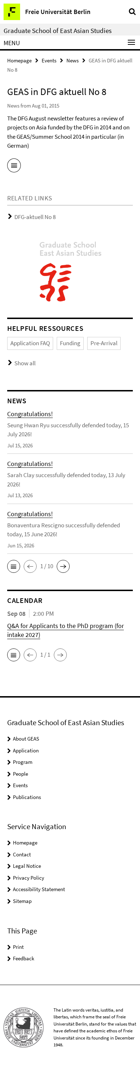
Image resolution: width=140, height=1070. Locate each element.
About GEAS (26, 738)
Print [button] (18, 946)
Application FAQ (30, 343)
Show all (25, 363)
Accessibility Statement (39, 889)
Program (22, 761)
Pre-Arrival (103, 343)
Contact (22, 854)
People (20, 773)
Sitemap (22, 901)
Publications (27, 797)
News (72, 60)
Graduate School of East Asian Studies (58, 30)
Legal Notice (27, 865)
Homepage (19, 60)
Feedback (23, 958)
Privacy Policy (28, 877)
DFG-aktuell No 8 (35, 217)
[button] (13, 566)
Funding (70, 343)
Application (26, 750)
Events (49, 60)
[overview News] (14, 166)
